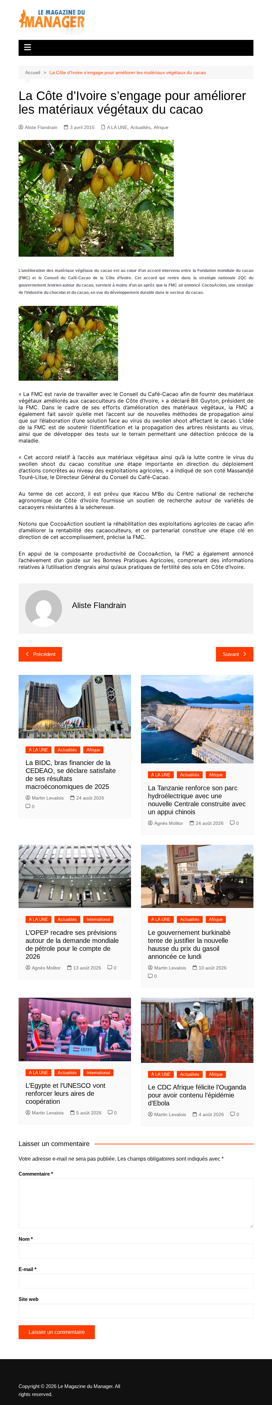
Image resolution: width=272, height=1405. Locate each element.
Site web (28, 1299)
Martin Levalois (48, 798)
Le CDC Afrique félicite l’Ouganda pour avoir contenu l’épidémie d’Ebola (197, 1095)
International (98, 919)
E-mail (27, 1269)
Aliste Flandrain (41, 127)
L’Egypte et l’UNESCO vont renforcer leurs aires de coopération (65, 1093)
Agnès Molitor (168, 823)
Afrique (161, 127)
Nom (26, 1239)
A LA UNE (117, 127)
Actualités (140, 127)
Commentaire (36, 1174)
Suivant (231, 654)
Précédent (44, 654)
